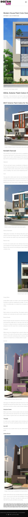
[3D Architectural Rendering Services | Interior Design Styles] (4, 3)
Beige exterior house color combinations (13, 503)
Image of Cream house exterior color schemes (11, 506)
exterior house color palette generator (16, 504)
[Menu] (26, 2)
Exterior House (15, 15)
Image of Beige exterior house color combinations (12, 505)
